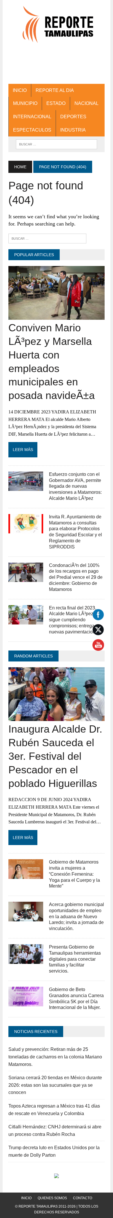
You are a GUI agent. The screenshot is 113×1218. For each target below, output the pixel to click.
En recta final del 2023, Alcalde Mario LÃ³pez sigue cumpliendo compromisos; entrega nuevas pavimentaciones (74, 619)
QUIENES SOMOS (52, 1198)
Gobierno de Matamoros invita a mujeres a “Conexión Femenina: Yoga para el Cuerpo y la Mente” (74, 874)
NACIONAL (86, 103)
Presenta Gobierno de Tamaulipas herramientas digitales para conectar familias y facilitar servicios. (75, 959)
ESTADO (55, 103)
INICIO (20, 90)
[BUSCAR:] (56, 143)
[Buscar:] (47, 238)
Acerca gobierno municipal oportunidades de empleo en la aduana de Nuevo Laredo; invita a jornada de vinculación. (76, 916)
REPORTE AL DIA (55, 90)
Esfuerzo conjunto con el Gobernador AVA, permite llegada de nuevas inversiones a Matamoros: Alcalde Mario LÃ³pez (75, 486)
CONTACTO (82, 1198)
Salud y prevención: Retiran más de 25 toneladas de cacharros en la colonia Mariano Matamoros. (55, 1057)
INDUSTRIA (73, 129)
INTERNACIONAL (32, 116)
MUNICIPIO (25, 103)
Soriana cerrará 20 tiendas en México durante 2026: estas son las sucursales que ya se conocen (55, 1085)
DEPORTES (73, 116)
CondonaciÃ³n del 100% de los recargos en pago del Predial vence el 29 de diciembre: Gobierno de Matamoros (76, 577)
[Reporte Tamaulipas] (56, 27)
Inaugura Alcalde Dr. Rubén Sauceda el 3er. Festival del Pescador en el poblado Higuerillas (55, 756)
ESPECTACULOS (32, 129)
